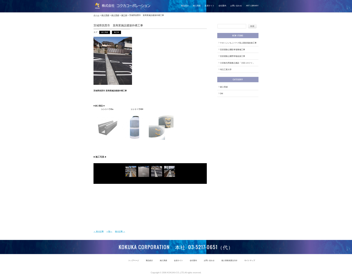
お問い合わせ (236, 6)
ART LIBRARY (252, 6)
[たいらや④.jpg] (130, 175)
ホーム (96, 15)
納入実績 (197, 6)
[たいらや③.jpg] (156, 175)
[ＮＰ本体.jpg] (134, 138)
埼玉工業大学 (226, 69)
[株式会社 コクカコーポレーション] (123, 8)
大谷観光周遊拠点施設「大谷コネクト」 (237, 63)
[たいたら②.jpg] (143, 175)
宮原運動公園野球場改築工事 (232, 56)
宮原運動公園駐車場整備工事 (232, 49)
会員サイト (209, 6)
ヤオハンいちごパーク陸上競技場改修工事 (238, 43)
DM (221, 93)
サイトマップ (249, 260)
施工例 (124, 15)
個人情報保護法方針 (229, 260)
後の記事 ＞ (120, 231)
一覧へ (109, 231)
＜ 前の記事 (99, 231)
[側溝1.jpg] (107, 138)
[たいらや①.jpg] (169, 175)
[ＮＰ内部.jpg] (161, 138)
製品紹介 (185, 6)
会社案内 (222, 6)
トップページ (133, 260)
